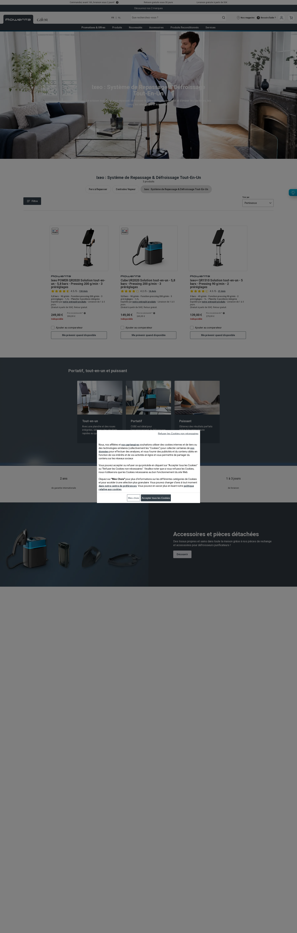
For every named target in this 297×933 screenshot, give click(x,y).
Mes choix (133, 498)
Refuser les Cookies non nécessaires (178, 433)
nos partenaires (130, 444)
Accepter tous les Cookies (156, 498)
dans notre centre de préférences (118, 486)
